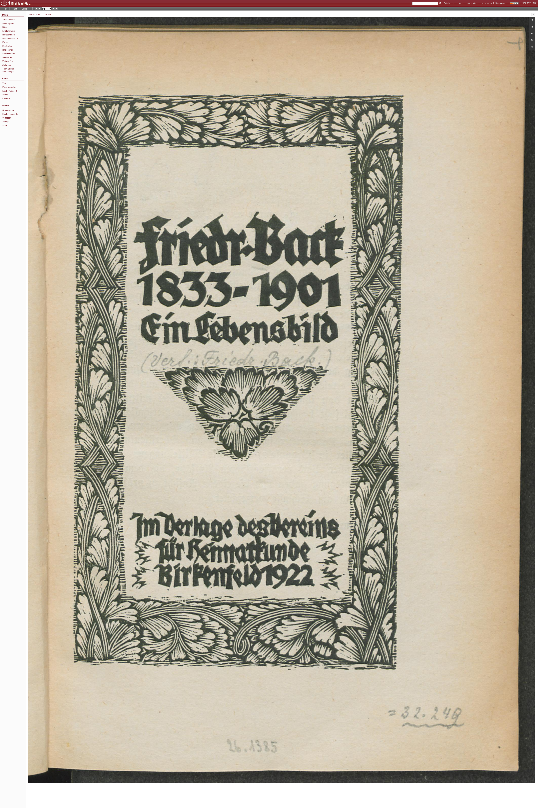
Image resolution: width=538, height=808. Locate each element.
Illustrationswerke (10, 38)
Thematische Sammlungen (8, 70)
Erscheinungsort (9, 90)
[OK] (440, 3)
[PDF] (532, 40)
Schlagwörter (8, 110)
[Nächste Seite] (53, 8)
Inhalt (14, 8)
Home (460, 3)
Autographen (8, 23)
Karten (5, 42)
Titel (5, 8)
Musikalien (7, 46)
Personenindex (9, 87)
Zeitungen (6, 64)
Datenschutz (500, 3)
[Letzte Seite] (56, 8)
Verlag (5, 94)
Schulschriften (8, 53)
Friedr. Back (34, 14)
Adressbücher (8, 19)
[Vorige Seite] (39, 8)
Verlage (5, 121)
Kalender (6, 98)
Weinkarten (7, 57)
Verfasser (6, 117)
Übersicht (26, 8)
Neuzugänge (472, 3)
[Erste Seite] (36, 8)
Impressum (487, 3)
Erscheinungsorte (10, 114)
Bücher (5, 27)
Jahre (4, 125)
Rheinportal (7, 49)
